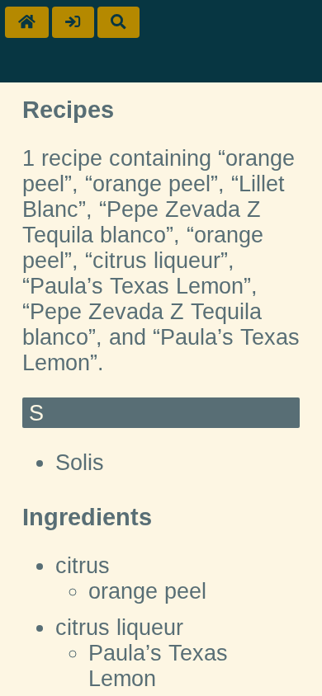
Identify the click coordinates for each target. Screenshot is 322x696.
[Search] (118, 22)
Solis (79, 462)
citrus (82, 565)
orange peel (147, 591)
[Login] (73, 22)
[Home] (27, 22)
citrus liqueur (119, 627)
